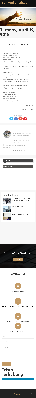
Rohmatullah (18, 128)
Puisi (18, 41)
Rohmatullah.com (16, 3)
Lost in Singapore (17, 207)
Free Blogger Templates (16, 393)
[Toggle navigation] (32, 3)
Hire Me (18, 259)
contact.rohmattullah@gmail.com (18, 306)
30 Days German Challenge (20, 214)
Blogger (18, 394)
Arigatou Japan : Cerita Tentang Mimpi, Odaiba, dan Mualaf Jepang (22, 201)
